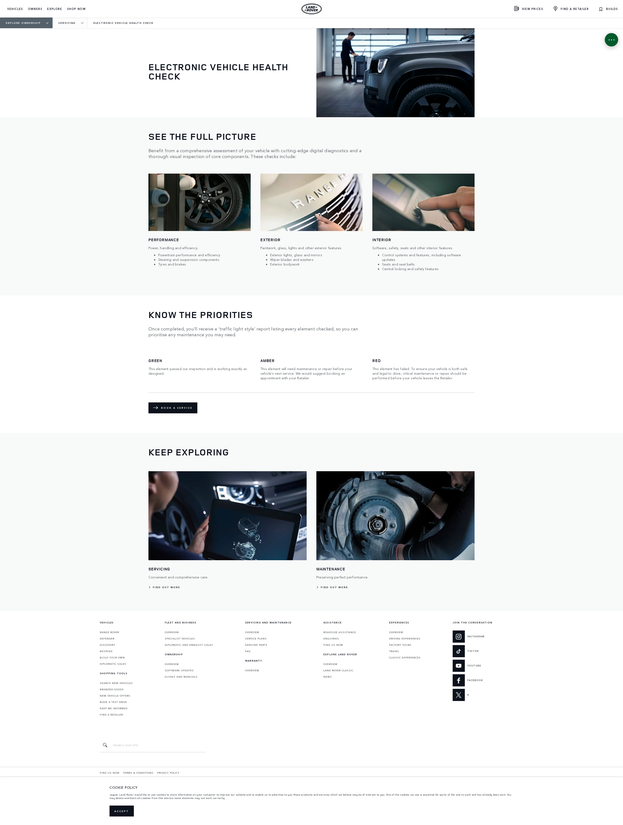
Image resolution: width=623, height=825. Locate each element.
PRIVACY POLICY (168, 772)
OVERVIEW (172, 632)
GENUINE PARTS (256, 645)
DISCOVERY (107, 645)
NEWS (327, 676)
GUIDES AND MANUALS (181, 676)
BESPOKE (106, 651)
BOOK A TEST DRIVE (113, 702)
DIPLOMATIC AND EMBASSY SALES (189, 645)
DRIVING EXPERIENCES (405, 638)
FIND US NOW (333, 645)
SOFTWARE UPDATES (179, 670)
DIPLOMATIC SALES (113, 663)
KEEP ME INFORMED (114, 708)
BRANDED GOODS (112, 689)
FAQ (248, 651)
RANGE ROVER (109, 632)
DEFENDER (107, 638)
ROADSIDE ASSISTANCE (339, 632)
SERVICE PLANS (256, 638)
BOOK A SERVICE (176, 407)
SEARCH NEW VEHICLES (116, 683)
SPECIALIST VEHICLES (180, 638)
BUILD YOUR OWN (112, 657)
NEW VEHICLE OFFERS (115, 695)
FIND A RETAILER (111, 714)
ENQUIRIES (331, 638)
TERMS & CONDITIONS (138, 772)
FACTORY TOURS (400, 645)
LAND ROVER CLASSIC (338, 670)
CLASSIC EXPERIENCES (405, 657)
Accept (121, 811)
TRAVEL (394, 651)
